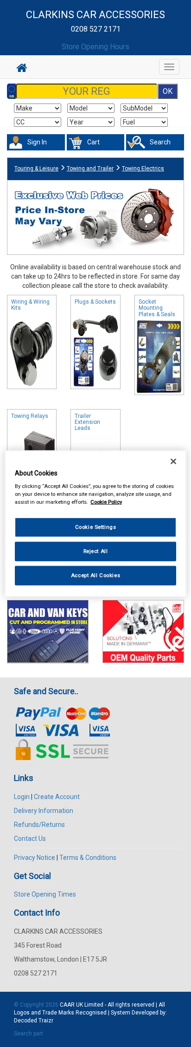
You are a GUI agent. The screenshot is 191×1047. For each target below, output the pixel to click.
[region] (95, 523)
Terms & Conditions (87, 857)
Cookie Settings (95, 527)
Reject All (95, 551)
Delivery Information (43, 810)
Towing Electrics (143, 168)
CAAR (67, 1004)
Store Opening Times (45, 894)
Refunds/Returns (39, 824)
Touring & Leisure (36, 168)
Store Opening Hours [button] (95, 46)
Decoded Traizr (33, 1020)
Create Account (57, 796)
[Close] (173, 461)
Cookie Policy (106, 502)
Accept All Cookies (95, 575)
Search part (28, 1033)
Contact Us (30, 838)
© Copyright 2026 (37, 1004)
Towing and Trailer (90, 168)
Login (22, 796)
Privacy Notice (34, 857)
